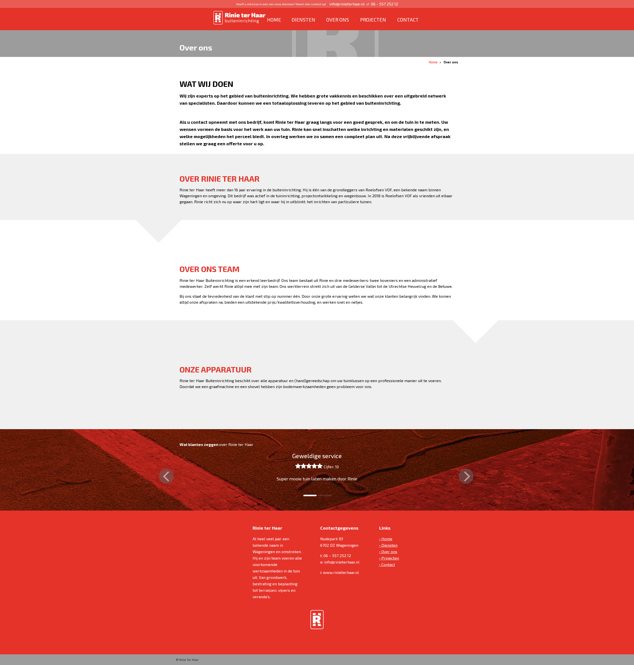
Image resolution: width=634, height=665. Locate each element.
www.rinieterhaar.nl (341, 572)
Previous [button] (166, 476)
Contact (408, 20)
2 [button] (320, 495)
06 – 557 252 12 (337, 555)
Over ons (337, 20)
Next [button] (466, 476)
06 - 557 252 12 (384, 3)
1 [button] (305, 495)
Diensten (303, 20)
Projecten (373, 20)
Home (274, 20)
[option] (317, 471)
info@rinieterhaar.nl (347, 3)
